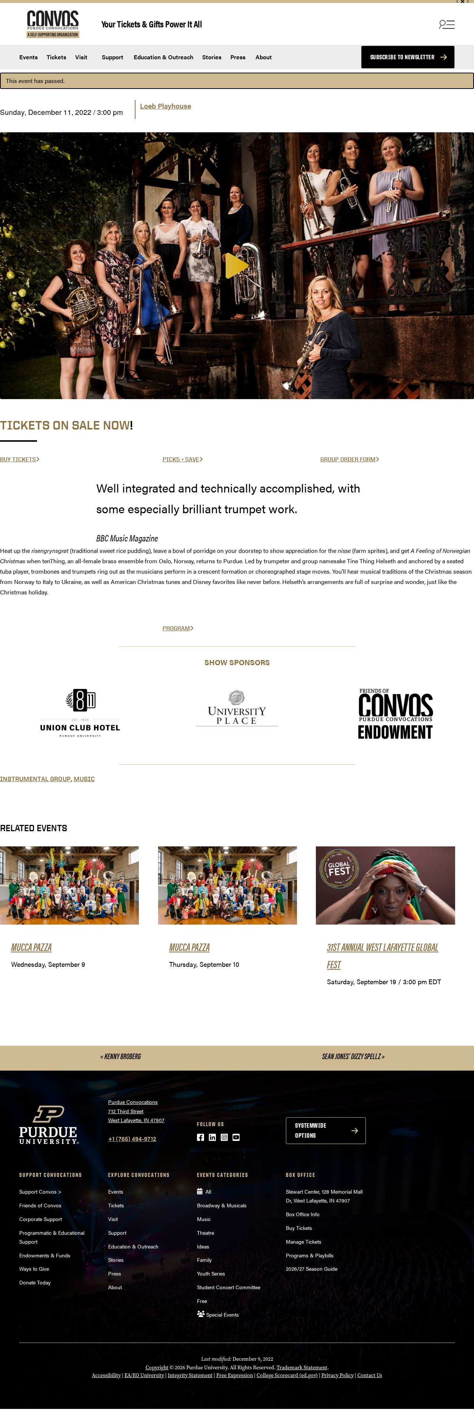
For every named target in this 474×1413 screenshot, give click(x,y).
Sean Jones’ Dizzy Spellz (353, 1056)
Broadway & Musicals (222, 1205)
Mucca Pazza (31, 946)
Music (84, 779)
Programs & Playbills (310, 1255)
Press (238, 57)
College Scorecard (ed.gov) (287, 1375)
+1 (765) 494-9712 (132, 1138)
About (264, 57)
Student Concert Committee (228, 1287)
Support (111, 57)
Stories (211, 57)
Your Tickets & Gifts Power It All (151, 23)
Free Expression (234, 1375)
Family (204, 1259)
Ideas (203, 1246)
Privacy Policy (337, 1375)
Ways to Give (34, 1268)
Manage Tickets (303, 1241)
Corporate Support (40, 1219)
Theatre (205, 1232)
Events (28, 57)
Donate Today (35, 1282)
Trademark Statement (302, 1367)
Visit (81, 57)
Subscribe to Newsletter (402, 57)
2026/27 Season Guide (311, 1268)
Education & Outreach (162, 57)
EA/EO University (144, 1375)
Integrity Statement (190, 1375)
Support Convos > (40, 1191)
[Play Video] (237, 265)
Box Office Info (303, 1214)
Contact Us (369, 1375)
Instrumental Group (35, 779)
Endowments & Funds (44, 1255)
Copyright (157, 1367)
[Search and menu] (446, 24)
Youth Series (211, 1273)
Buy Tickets (299, 1227)
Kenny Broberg (120, 1056)
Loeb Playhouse (165, 105)
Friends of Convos (40, 1205)
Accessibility (106, 1375)
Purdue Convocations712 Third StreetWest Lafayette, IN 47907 (136, 1111)
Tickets (56, 57)
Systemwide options (310, 1130)
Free (202, 1300)
